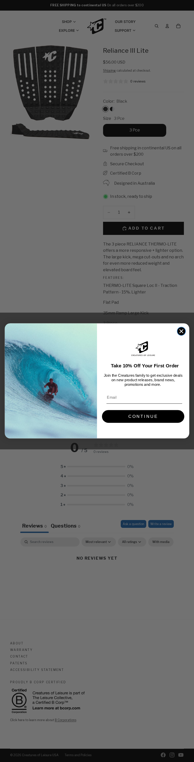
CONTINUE (143, 416)
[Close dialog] (181, 331)
